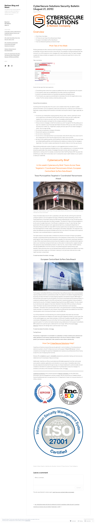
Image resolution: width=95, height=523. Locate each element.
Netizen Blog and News (12, 6)
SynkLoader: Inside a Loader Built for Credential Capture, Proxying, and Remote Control (13, 33)
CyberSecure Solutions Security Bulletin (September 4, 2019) (47, 506)
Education (54, 466)
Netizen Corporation (63, 373)
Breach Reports (41, 466)
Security (67, 466)
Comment (78, 487)
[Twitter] (5, 66)
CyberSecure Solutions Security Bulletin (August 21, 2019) (56, 8)
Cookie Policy (27, 520)
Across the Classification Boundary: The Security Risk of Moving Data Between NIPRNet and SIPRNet (12, 55)
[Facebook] (8, 66)
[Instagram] (12, 66)
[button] (44, 393)
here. (52, 329)
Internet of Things (61, 466)
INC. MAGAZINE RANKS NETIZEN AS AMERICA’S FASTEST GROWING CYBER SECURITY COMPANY (57, 504)
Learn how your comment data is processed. (63, 492)
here (52, 255)
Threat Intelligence (73, 466)
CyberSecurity (48, 466)
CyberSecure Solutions (59, 343)
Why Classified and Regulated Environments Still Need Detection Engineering (11, 44)
